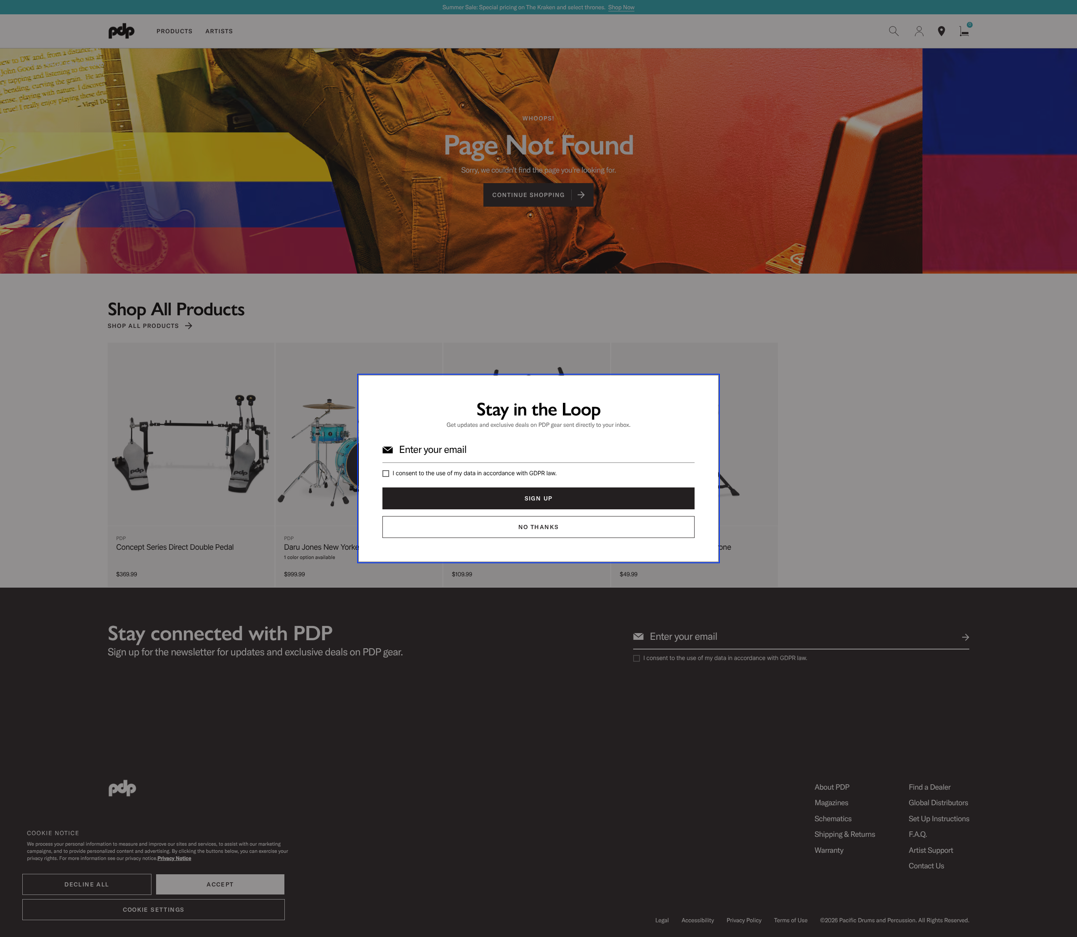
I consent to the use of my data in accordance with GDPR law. (475, 473)
